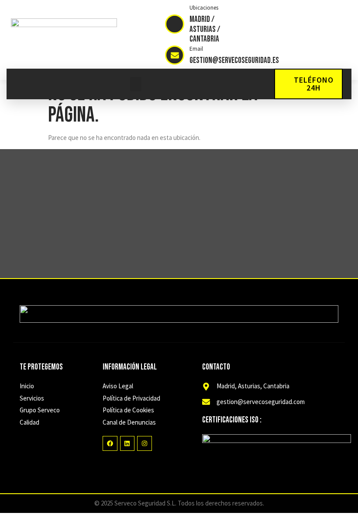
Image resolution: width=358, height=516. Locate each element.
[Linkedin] (127, 443)
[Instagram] (144, 443)
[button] (135, 84)
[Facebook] (110, 443)
